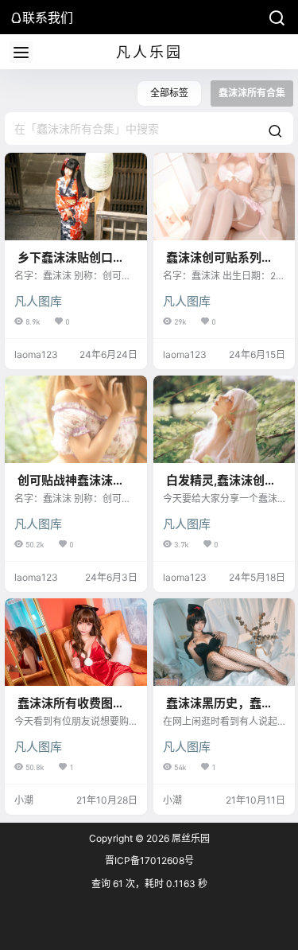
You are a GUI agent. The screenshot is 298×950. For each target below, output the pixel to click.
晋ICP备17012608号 (149, 860)
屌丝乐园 (189, 838)
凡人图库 (38, 301)
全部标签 (169, 93)
